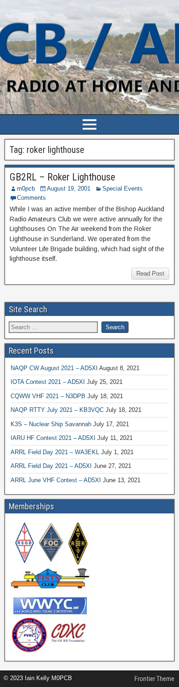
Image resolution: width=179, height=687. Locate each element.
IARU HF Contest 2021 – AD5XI (53, 437)
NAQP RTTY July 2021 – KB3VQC (57, 409)
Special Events (122, 188)
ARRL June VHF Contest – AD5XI (56, 480)
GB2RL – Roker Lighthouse (62, 177)
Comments (31, 197)
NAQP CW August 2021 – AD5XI (54, 368)
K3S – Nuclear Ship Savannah (51, 424)
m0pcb (26, 188)
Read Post (150, 273)
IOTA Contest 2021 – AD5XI (48, 381)
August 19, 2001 (68, 188)
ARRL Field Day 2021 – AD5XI (51, 465)
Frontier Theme (154, 679)
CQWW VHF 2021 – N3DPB (48, 396)
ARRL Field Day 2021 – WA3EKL (55, 452)
